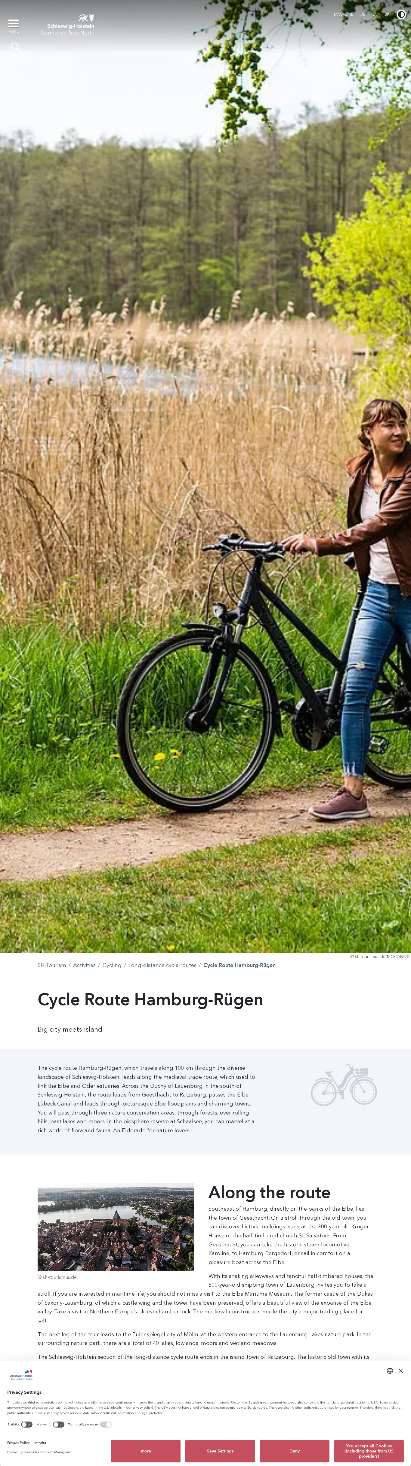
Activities (84, 965)
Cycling (112, 965)
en (374, 14)
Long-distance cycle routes (162, 965)
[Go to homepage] (67, 23)
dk (387, 14)
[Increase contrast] (401, 14)
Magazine (343, 14)
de (362, 14)
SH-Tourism (52, 965)
